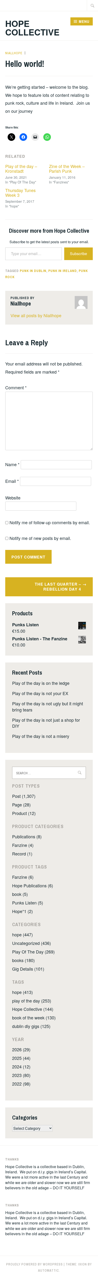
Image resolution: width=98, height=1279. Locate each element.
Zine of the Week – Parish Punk (67, 168)
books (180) (23, 960)
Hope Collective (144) (32, 1009)
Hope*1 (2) (22, 911)
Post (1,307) (23, 796)
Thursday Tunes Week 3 (20, 192)
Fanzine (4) (23, 845)
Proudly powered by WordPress (34, 1264)
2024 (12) (21, 1066)
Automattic (48, 1270)
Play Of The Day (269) (33, 951)
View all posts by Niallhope (35, 315)
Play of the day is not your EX (40, 693)
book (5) (20, 894)
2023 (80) (21, 1075)
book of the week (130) (34, 1017)
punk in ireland (62, 271)
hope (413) (22, 992)
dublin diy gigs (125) (31, 1026)
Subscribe (78, 253)
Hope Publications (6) (32, 885)
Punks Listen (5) (27, 902)
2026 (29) (21, 1049)
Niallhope (13, 53)
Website (12, 497)
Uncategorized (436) (31, 943)
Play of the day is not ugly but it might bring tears (47, 706)
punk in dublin (33, 271)
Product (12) (24, 813)
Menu (84, 21)
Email (12, 481)
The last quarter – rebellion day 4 (58, 586)
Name (12, 464)
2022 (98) (21, 1084)
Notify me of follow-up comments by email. (50, 522)
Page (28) (21, 804)
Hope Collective (32, 27)
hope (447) (22, 934)
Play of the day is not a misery (40, 736)
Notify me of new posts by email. (40, 538)
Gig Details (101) (28, 969)
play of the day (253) (31, 1001)
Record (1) (22, 853)
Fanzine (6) (23, 877)
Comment (16, 387)
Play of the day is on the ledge (40, 683)
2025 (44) (21, 1058)
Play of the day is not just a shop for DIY (46, 723)
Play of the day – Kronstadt (21, 168)
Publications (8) (27, 836)
